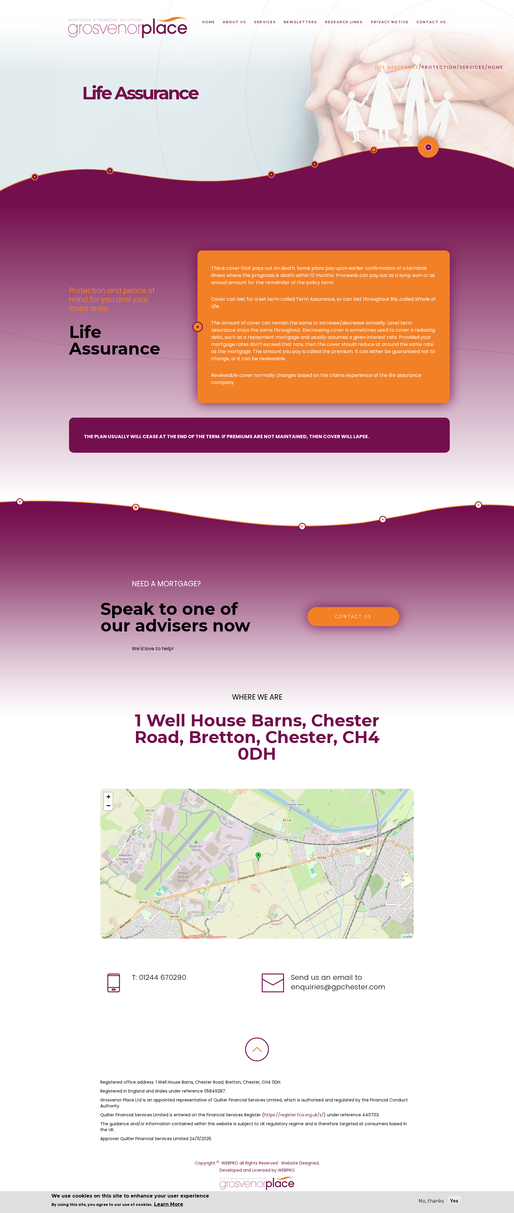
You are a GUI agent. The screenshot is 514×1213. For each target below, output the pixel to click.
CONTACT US (353, 616)
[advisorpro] (127, 27)
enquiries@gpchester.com (338, 987)
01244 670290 (161, 977)
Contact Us (431, 22)
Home (208, 22)
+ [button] (108, 796)
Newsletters (300, 22)
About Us (234, 22)
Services (265, 22)
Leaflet (407, 936)
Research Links (344, 22)
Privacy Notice (390, 22)
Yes (454, 1200)
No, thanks (431, 1201)
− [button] (108, 805)
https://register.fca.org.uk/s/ (294, 1115)
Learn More (168, 1204)
